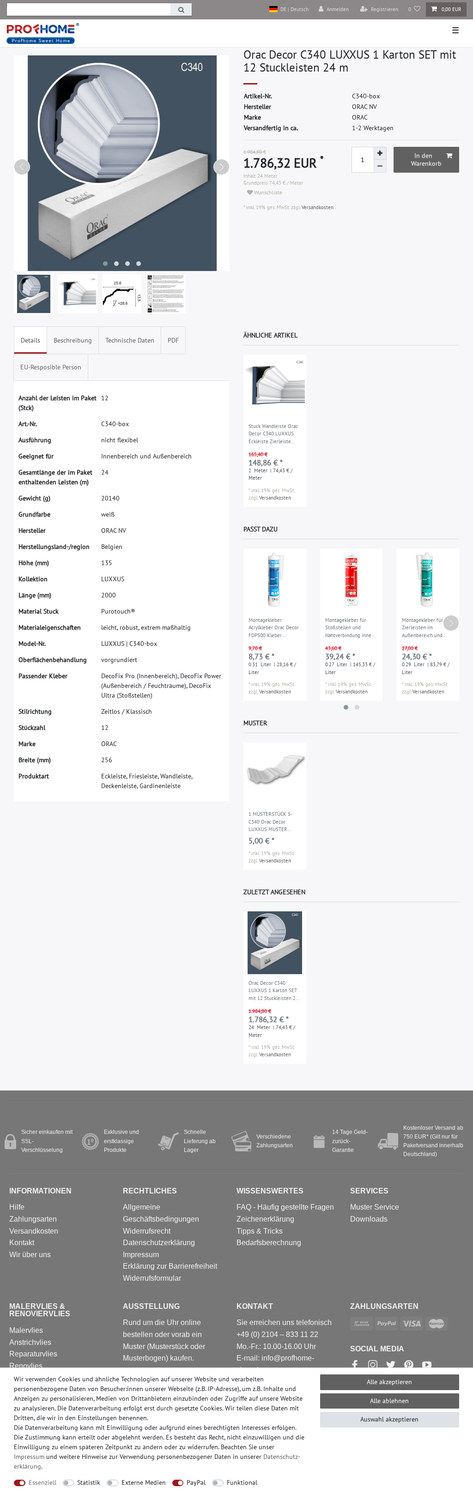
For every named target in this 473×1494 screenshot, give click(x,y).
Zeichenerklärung (265, 1219)
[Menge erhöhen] (380, 153)
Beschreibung (73, 340)
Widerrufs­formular (152, 1278)
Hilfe (16, 1207)
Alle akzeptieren (389, 1382)
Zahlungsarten (33, 1219)
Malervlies (26, 1330)
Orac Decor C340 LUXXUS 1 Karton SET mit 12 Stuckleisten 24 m (273, 991)
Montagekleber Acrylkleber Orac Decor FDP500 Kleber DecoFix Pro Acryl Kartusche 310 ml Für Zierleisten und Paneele (274, 628)
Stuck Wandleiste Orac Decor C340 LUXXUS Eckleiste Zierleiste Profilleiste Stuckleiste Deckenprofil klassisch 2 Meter (273, 434)
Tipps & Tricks (259, 1231)
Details (30, 340)
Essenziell (42, 1482)
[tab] (30, 340)
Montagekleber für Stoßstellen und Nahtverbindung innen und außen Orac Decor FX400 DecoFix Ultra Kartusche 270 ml (350, 628)
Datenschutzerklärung (159, 1243)
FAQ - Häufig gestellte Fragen (285, 1207)
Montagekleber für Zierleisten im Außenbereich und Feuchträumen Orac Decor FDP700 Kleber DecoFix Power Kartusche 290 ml (425, 628)
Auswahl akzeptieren (389, 1419)
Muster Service (374, 1207)
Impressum (141, 1255)
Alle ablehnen (389, 1401)
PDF (173, 340)
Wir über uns (30, 1255)
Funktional (242, 1482)
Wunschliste (267, 192)
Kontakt (21, 1243)
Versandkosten (317, 207)
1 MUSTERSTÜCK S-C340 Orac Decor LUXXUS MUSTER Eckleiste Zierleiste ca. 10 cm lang (273, 822)
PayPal (196, 1482)
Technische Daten (129, 340)
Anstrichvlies (30, 1342)
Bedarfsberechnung (268, 1243)
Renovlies (25, 1366)
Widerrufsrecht (146, 1231)
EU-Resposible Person (50, 367)
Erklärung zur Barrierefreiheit (170, 1266)
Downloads (369, 1219)
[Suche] (181, 9)
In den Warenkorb (426, 159)
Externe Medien (143, 1482)
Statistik (88, 1482)
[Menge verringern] (380, 166)
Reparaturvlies (33, 1354)
